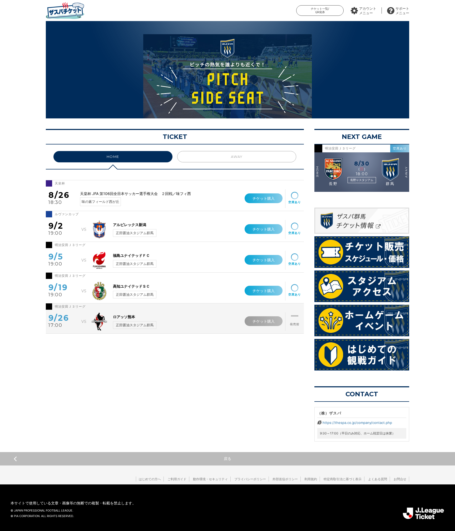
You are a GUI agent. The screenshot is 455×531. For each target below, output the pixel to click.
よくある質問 (377, 479)
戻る (227, 458)
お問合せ (400, 479)
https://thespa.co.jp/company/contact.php (357, 422)
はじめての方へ (150, 479)
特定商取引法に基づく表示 (343, 479)
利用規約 (310, 479)
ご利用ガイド (176, 479)
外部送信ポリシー (285, 479)
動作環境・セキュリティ (210, 479)
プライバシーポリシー (250, 479)
